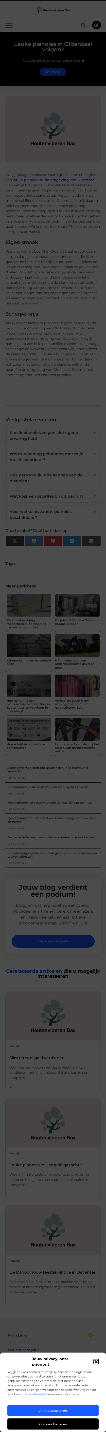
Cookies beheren (53, 1424)
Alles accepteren (53, 1411)
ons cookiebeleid (34, 1394)
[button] (96, 1361)
